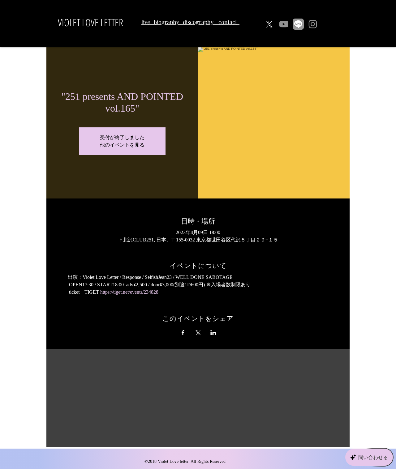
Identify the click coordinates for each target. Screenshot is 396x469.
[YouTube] (283, 24)
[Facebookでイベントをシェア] (183, 332)
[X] (269, 24)
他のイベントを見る (122, 144)
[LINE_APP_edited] (298, 24)
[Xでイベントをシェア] (198, 332)
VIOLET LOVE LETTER (90, 22)
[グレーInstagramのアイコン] (312, 24)
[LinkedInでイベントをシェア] (213, 332)
